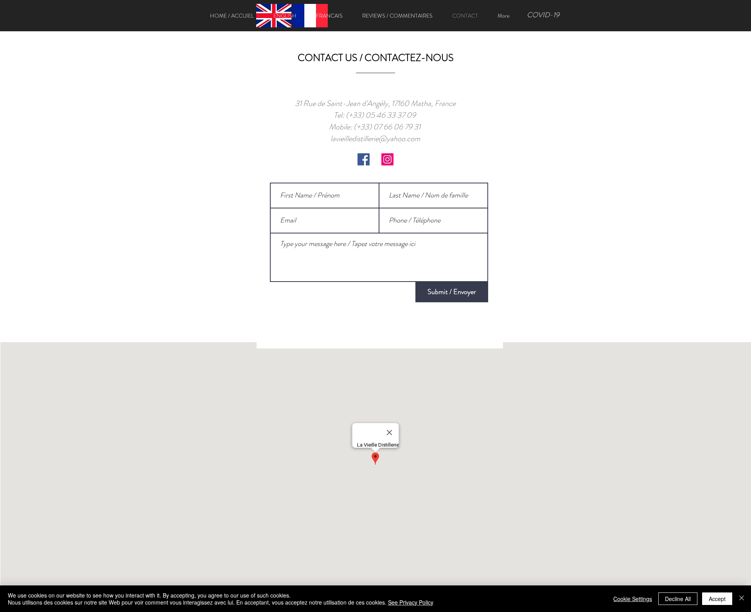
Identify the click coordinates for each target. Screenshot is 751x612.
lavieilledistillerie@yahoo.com (375, 138)
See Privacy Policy (410, 602)
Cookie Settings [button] (632, 599)
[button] (285, 15)
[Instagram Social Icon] (387, 159)
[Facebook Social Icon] (364, 159)
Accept (717, 599)
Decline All (678, 599)
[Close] (741, 599)
